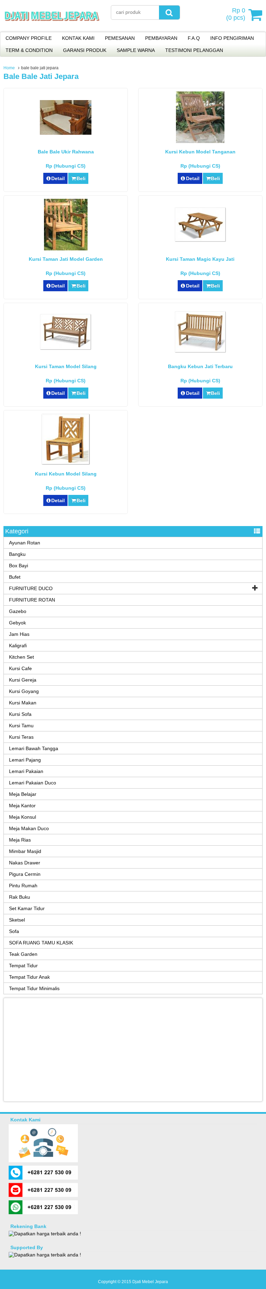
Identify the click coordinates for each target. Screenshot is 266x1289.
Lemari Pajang (25, 760)
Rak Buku (19, 897)
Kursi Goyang (24, 691)
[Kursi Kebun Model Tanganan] (200, 141)
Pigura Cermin (25, 874)
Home (9, 67)
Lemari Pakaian (26, 771)
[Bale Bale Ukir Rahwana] (65, 133)
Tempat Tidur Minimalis (34, 988)
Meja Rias (20, 840)
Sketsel (17, 920)
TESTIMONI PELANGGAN (194, 50)
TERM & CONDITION (29, 50)
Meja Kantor (22, 805)
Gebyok (17, 622)
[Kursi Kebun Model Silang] (65, 463)
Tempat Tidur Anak (29, 977)
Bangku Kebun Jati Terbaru (200, 366)
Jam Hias (19, 634)
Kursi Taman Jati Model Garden (66, 259)
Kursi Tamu (21, 725)
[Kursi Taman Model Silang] (65, 348)
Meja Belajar (22, 794)
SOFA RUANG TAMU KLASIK (41, 942)
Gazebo (17, 611)
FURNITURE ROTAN (32, 600)
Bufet (14, 577)
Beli (81, 178)
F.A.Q (194, 38)
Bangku (17, 554)
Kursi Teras (21, 737)
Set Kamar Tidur (27, 908)
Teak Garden (23, 954)
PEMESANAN (120, 38)
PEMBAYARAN (161, 38)
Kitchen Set (21, 657)
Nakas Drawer (24, 862)
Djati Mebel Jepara (150, 1281)
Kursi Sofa (20, 714)
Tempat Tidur (23, 965)
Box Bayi (18, 565)
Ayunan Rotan (24, 542)
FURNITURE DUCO (31, 588)
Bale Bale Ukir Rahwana (66, 151)
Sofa (14, 931)
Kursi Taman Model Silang (66, 366)
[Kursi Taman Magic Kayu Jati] (200, 240)
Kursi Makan (22, 702)
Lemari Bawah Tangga (33, 748)
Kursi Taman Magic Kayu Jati (200, 259)
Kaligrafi (18, 645)
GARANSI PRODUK (84, 50)
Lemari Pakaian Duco (32, 782)
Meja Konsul (22, 817)
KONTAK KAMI (78, 38)
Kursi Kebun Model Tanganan (200, 151)
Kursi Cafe (20, 668)
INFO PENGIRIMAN (232, 38)
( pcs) (235, 14)
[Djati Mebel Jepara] (52, 27)
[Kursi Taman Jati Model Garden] (66, 248)
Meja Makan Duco (29, 828)
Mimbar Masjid (25, 851)
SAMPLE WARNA (136, 50)
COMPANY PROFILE (29, 38)
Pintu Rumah (23, 885)
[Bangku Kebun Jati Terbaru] (200, 351)
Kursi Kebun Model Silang (66, 474)
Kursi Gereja (22, 680)
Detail (58, 178)
